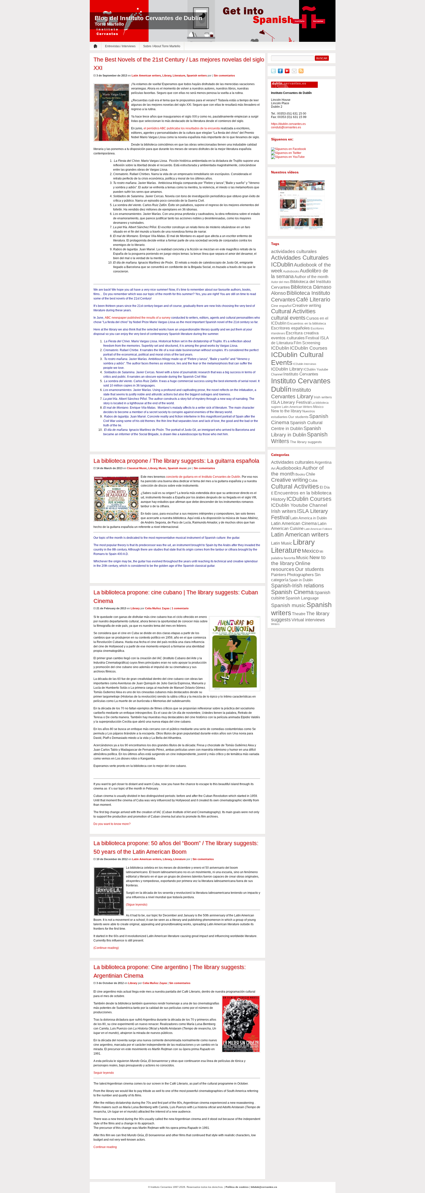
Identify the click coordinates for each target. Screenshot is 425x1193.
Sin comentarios (224, 75)
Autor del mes (280, 281)
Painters (278, 574)
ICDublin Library (287, 369)
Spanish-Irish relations (297, 585)
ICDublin (280, 348)
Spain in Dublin (301, 580)
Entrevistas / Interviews (120, 46)
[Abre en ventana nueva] (273, 72)
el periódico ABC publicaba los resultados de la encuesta (182, 128)
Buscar (321, 58)
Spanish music (177, 468)
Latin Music (281, 543)
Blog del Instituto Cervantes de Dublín (148, 18)
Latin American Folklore (318, 528)
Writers (275, 624)
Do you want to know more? (112, 824)
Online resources (290, 566)
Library (166, 75)
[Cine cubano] (93, 773)
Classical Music (137, 468)
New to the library (286, 411)
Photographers (300, 574)
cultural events (288, 318)
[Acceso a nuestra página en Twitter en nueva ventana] (286, 153)
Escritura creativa (302, 333)
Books (300, 474)
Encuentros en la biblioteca (306, 323)
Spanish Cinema (292, 592)
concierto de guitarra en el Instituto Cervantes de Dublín (203, 476)
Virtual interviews (308, 619)
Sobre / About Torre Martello (161, 46)
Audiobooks (291, 271)
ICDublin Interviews (304, 363)
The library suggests (306, 442)
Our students (298, 417)
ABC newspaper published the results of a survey (137, 317)
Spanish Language (302, 598)
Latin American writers (146, 75)
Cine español (281, 306)
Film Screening (307, 343)
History (278, 499)
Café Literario (313, 299)
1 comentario (180, 608)
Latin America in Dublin (308, 518)
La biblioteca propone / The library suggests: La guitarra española (176, 461)
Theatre (298, 614)
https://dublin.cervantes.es (288, 124)
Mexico (310, 551)
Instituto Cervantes (308, 17)
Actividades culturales (292, 462)
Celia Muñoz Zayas (157, 608)
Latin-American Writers (297, 407)
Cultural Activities (293, 311)
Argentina (323, 462)
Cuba (313, 480)
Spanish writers (197, 75)
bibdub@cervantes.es (264, 1187)
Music (162, 468)
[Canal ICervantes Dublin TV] (301, 205)
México (318, 407)
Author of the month (311, 276)
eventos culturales (288, 338)
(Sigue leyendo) (136, 904)
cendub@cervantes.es (286, 127)
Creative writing (306, 305)
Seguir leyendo (103, 1072)
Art (273, 468)
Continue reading (105, 1147)
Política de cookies (237, 1187)
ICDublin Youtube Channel (299, 505)
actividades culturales (294, 251)
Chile (310, 474)
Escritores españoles (290, 328)
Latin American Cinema (294, 523)
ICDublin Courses (308, 348)
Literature (179, 75)
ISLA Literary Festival (291, 402)
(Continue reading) (106, 948)
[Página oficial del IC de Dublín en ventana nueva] (294, 87)
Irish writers (323, 397)
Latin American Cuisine (298, 526)
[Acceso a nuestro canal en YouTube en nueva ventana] (288, 157)
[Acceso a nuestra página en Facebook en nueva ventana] (288, 149)
